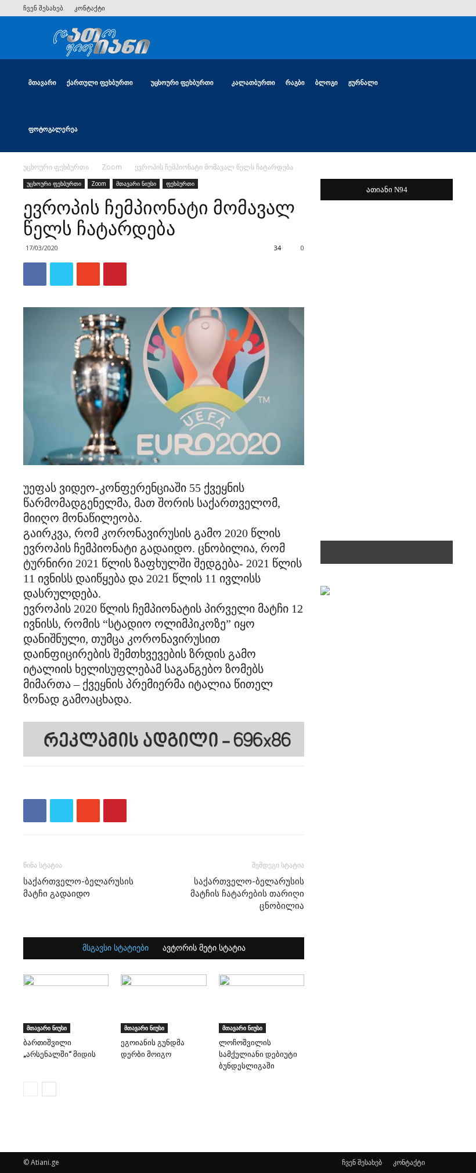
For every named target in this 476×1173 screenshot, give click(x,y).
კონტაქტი (89, 7)
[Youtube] (444, 8)
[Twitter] (386, 8)
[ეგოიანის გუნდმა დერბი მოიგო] (163, 1003)
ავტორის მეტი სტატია (204, 948)
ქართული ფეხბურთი (100, 82)
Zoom (112, 167)
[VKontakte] (425, 8)
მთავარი (42, 82)
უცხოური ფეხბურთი (182, 82)
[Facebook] (367, 8)
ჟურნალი (363, 82)
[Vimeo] (405, 8)
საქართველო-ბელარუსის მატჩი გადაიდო (78, 887)
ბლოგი (326, 82)
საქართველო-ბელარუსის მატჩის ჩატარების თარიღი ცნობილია (247, 893)
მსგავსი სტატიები (115, 948)
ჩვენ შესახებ (43, 7)
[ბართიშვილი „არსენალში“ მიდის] (66, 1003)
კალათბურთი (253, 82)
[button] (439, 82)
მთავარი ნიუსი (136, 183)
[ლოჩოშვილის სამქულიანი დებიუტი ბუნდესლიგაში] (261, 1003)
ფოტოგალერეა (53, 128)
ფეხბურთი (180, 183)
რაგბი (295, 82)
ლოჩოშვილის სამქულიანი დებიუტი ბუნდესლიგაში (258, 1054)
